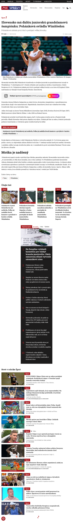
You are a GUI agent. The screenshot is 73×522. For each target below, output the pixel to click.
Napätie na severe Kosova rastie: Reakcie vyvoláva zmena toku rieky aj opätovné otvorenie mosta (38, 279)
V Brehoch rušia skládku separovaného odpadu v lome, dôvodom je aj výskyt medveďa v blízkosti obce (37, 355)
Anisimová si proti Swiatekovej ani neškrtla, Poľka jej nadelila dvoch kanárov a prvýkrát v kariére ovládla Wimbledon (9, 212)
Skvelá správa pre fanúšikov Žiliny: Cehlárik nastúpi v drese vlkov (42, 420)
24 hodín (35, 227)
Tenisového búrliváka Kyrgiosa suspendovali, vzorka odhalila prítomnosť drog (42, 507)
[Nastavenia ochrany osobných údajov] (3, 519)
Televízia (19, 1)
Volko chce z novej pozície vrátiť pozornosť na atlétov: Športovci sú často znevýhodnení (42, 492)
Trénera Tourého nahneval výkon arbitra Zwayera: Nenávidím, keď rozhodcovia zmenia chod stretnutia (44, 450)
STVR (3, 1)
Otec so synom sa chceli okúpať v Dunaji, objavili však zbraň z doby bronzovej (37, 310)
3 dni (41, 227)
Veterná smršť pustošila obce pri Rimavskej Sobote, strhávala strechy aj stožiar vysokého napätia (38, 344)
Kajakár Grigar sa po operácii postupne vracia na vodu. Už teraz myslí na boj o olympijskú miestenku (43, 436)
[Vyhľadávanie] (70, 8)
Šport (64, 8)
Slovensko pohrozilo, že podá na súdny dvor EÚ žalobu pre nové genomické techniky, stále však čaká (37, 321)
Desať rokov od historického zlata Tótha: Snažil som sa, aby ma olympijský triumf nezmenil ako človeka (43, 407)
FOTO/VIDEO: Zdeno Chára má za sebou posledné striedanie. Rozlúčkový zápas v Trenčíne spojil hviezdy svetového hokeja (44, 378)
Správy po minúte (25, 8)
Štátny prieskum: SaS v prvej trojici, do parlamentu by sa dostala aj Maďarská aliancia (38, 289)
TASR (4, 34)
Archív (27, 1)
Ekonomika (48, 8)
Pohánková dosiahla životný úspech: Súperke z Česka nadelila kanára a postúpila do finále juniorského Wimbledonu (26, 212)
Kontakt (69, 1)
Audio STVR (48, 1)
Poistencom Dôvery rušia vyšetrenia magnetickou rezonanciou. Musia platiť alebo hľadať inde (37, 268)
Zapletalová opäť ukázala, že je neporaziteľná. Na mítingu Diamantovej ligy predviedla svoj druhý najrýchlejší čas (43, 393)
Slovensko (33, 8)
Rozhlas (10, 1)
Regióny (57, 8)
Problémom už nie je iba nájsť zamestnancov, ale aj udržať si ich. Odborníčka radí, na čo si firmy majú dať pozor (38, 333)
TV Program (37, 1)
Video (34, 431)
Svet (40, 8)
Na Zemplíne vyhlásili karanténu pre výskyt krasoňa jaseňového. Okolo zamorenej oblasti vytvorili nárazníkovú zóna (38, 254)
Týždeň (47, 227)
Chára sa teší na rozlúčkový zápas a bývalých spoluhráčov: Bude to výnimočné (42, 478)
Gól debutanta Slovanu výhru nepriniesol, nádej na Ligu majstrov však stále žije (44, 464)
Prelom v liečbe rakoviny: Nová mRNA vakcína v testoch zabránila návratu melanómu (38, 300)
